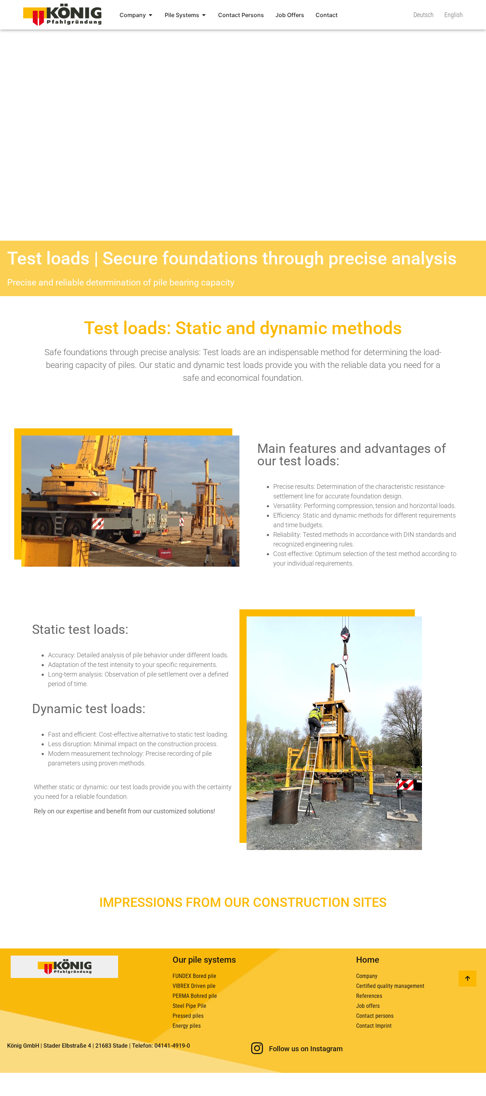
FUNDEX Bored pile (194, 976)
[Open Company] (150, 15)
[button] (15, 1080)
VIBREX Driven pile (194, 986)
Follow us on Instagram (306, 1048)
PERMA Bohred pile (195, 996)
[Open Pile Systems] (204, 15)
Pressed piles (188, 1015)
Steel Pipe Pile (189, 1006)
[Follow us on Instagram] (257, 1048)
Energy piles (187, 1025)
